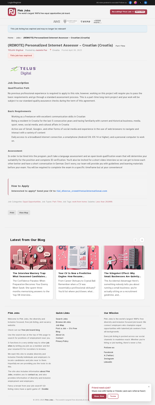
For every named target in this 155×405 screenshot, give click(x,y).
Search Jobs (62, 319)
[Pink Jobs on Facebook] (130, 2)
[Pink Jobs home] (12, 12)
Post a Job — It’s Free (66, 328)
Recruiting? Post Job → (128, 12)
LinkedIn (108, 362)
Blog (58, 331)
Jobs (18, 38)
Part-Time (57, 202)
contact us (33, 374)
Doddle (45, 389)
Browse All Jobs (63, 322)
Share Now (99, 396)
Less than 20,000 (104, 202)
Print (12, 213)
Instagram (109, 358)
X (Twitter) (109, 355)
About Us (60, 335)
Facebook (108, 352)
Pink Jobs (24, 10)
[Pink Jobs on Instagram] (135, 2)
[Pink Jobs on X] (140, 2)
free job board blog (30, 330)
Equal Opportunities (32, 202)
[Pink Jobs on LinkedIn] (145, 2)
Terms (113, 396)
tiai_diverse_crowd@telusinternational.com (81, 191)
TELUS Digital (15, 50)
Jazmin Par (41, 50)
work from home (79, 202)
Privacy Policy (62, 341)
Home (10, 38)
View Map (23, 213)
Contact (59, 338)
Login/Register (14, 2)
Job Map (60, 325)
